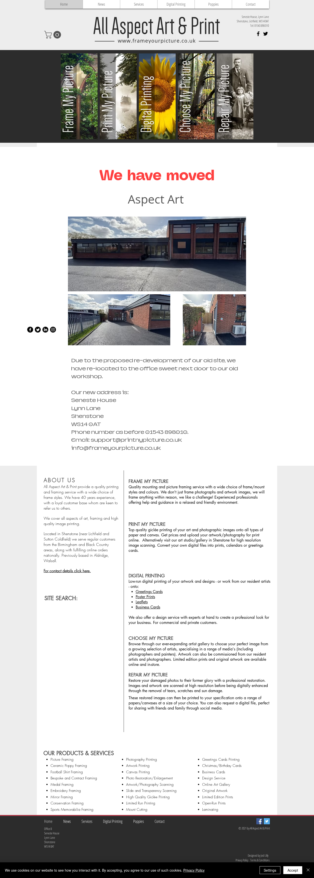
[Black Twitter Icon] (265, 34)
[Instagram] (53, 330)
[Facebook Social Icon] (259, 821)
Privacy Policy (194, 870)
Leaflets (142, 602)
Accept (293, 870)
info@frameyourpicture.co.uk (116, 448)
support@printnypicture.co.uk (136, 440)
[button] (53, 35)
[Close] (308, 870)
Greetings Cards (149, 591)
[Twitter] (38, 330)
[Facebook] (30, 330)
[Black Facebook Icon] (258, 34)
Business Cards (148, 607)
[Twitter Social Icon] (267, 821)
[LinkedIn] (45, 330)
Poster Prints (145, 596)
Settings (270, 870)
